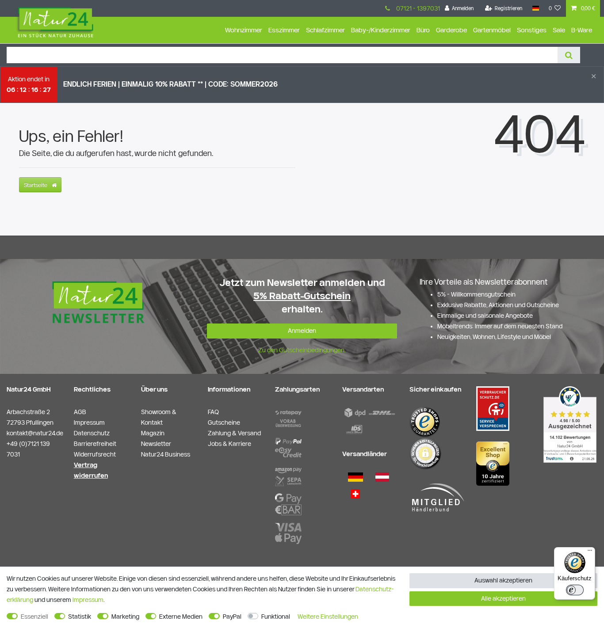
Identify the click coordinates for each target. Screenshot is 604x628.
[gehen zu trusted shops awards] (492, 463)
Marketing (125, 616)
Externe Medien (181, 616)
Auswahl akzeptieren (503, 580)
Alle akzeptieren (503, 598)
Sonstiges (532, 30)
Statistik (79, 616)
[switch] (575, 590)
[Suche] (569, 55)
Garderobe (451, 30)
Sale (559, 30)
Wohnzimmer (243, 30)
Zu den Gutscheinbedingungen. (302, 350)
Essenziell (34, 616)
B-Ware (581, 30)
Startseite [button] (36, 185)
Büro (423, 30)
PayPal (232, 616)
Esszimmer (284, 30)
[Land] (535, 8)
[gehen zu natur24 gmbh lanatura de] (492, 407)
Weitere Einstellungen (328, 616)
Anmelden (302, 330)
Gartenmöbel (492, 30)
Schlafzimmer (325, 30)
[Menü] (590, 552)
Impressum (88, 599)
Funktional (275, 616)
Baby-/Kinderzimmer (380, 30)
